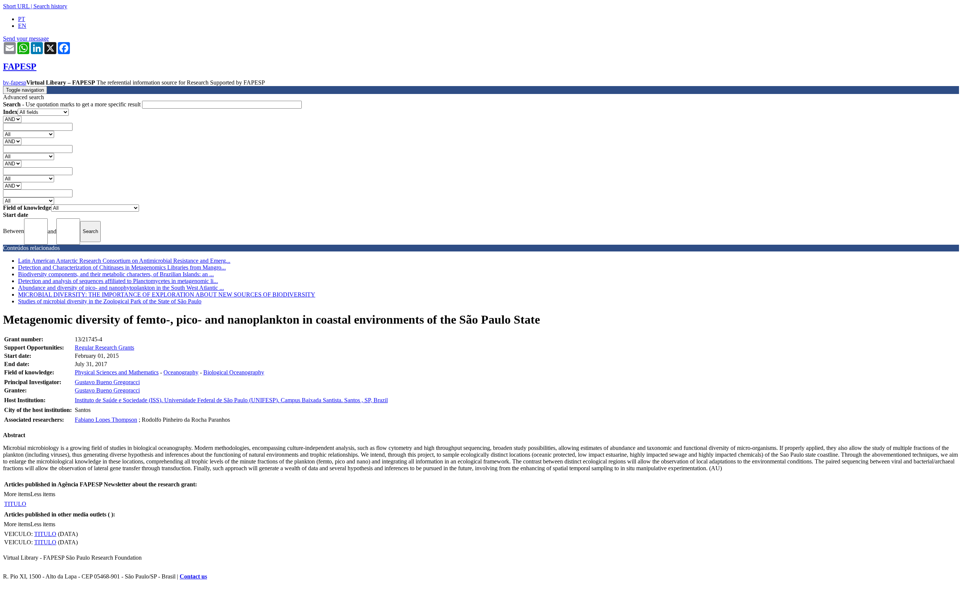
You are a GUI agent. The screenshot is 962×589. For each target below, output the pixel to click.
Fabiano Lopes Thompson (106, 419)
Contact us (193, 576)
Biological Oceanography (233, 372)
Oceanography (180, 372)
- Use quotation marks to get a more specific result (72, 104)
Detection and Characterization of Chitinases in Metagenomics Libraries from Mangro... (122, 267)
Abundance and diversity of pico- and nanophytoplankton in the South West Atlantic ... (121, 288)
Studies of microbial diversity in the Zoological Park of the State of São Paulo (109, 301)
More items (17, 494)
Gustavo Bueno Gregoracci (107, 382)
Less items (42, 494)
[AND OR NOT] (12, 119)
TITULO (15, 504)
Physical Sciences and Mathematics (117, 372)
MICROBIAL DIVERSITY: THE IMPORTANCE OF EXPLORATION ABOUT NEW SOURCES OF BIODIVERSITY (166, 294)
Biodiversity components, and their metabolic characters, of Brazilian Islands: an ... (116, 274)
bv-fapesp (14, 82)
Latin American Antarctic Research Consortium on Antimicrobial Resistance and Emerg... (124, 260)
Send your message (26, 38)
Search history (50, 6)
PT (21, 19)
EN (22, 26)
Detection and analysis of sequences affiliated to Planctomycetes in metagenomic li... (118, 281)
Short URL (16, 6)
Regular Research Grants (104, 347)
